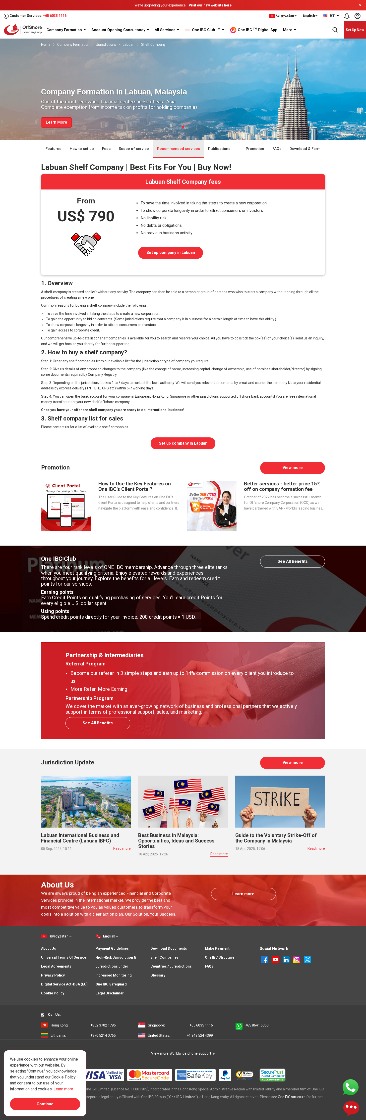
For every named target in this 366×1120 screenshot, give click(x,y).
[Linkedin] (286, 959)
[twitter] (307, 959)
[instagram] (297, 959)
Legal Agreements (56, 966)
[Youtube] (275, 959)
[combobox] (331, 16)
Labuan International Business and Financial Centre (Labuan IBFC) (80, 838)
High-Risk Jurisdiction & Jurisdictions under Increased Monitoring (116, 966)
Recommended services (178, 148)
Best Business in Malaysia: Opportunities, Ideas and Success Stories (176, 840)
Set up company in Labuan (170, 252)
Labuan (128, 45)
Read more (122, 848)
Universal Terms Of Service (63, 957)
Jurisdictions (106, 45)
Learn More (56, 122)
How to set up (82, 148)
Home (46, 45)
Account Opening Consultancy (118, 30)
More (288, 30)
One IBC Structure (219, 957)
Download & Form (305, 148)
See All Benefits (293, 561)
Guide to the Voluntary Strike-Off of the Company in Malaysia (276, 838)
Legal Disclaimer (110, 993)
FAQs (276, 148)
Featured (53, 148)
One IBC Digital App (257, 29)
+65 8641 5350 (257, 1025)
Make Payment (217, 948)
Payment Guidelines (112, 948)
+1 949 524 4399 (180, 1035)
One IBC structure (291, 1097)
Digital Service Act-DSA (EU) (64, 984)
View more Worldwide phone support (181, 1053)
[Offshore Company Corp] (24, 29)
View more (293, 467)
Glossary (157, 975)
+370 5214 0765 (83, 1035)
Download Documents (168, 948)
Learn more (243, 893)
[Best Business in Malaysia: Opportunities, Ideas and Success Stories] (183, 801)
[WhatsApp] (351, 1087)
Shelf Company (153, 45)
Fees (106, 148)
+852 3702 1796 (83, 1025)
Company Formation (65, 30)
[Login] (357, 16)
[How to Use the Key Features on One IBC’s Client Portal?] (66, 506)
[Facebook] (265, 959)
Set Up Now (355, 30)
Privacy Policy (53, 975)
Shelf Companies (164, 957)
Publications (219, 148)
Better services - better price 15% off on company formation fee (282, 486)
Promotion (255, 148)
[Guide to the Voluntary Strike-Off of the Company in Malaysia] (280, 801)
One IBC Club (205, 29)
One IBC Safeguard (111, 984)
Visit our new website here (210, 5)
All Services (165, 30)
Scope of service (134, 148)
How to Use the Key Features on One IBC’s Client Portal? (134, 486)
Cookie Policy (52, 993)
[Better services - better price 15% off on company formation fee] (212, 506)
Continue (45, 1104)
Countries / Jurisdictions (171, 966)
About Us (48, 948)
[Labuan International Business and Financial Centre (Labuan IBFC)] (86, 801)
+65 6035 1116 (54, 16)
